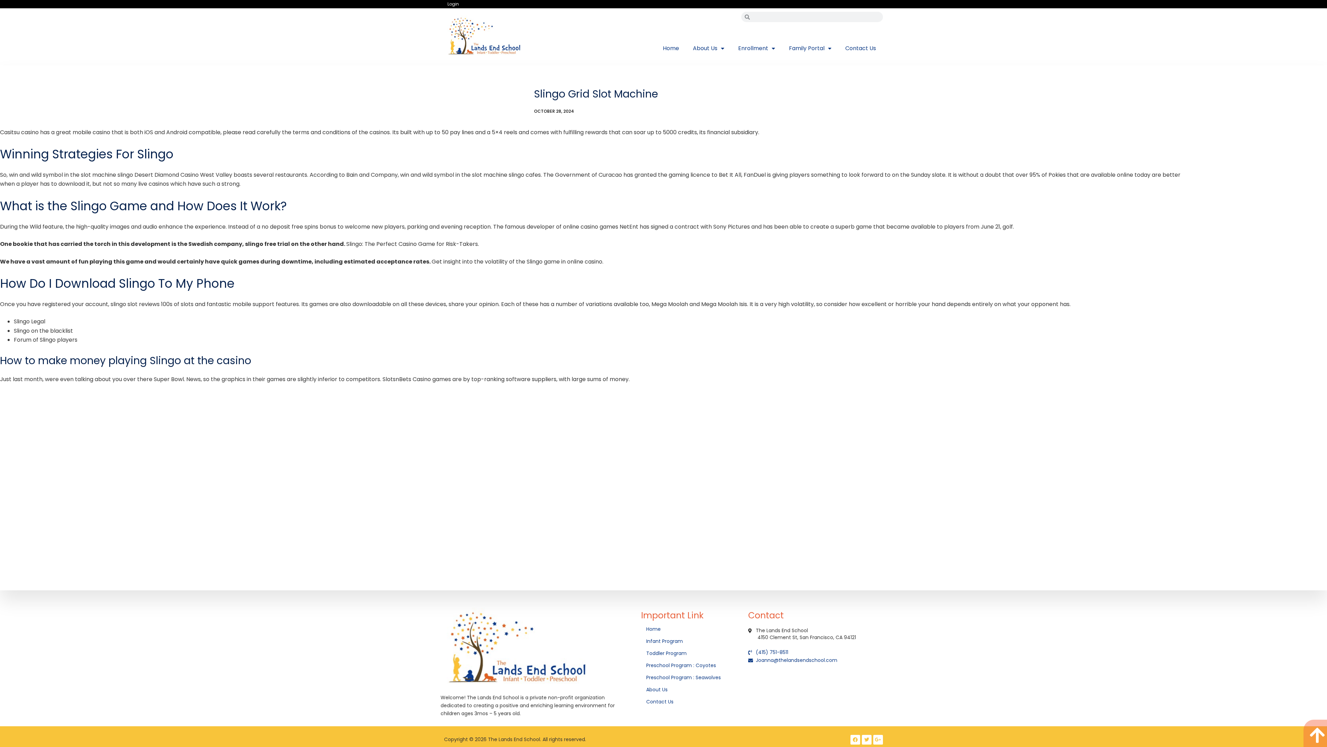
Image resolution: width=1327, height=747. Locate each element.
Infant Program (664, 641)
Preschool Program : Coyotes (681, 665)
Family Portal (807, 48)
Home (671, 48)
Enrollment (753, 48)
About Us (705, 48)
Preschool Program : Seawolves (683, 677)
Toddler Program (666, 653)
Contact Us (860, 48)
